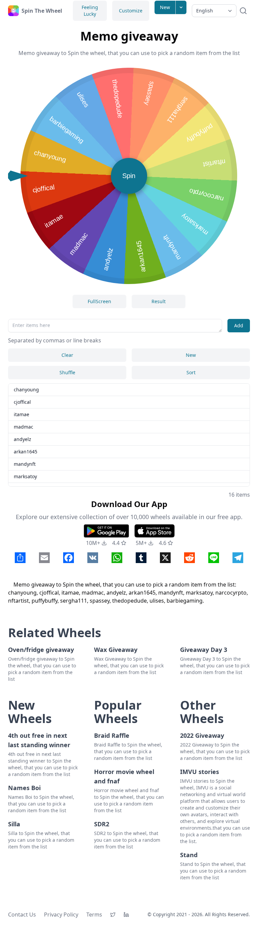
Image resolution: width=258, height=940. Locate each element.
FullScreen (99, 301)
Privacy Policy (61, 914)
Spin (128, 175)
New (165, 7)
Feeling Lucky (90, 10)
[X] (113, 914)
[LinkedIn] (126, 914)
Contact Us (22, 914)
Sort (191, 372)
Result (159, 301)
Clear (67, 355)
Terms (94, 914)
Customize (130, 10)
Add (238, 325)
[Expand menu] (181, 7)
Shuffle (67, 372)
